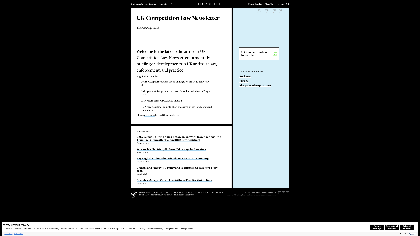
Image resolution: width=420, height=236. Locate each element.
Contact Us (157, 192)
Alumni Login (144, 192)
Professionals (137, 4)
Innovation (163, 4)
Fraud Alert (144, 195)
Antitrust (245, 76)
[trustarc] (412, 234)
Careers (174, 4)
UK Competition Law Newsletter (254, 54)
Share (280, 13)
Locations (280, 4)
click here (149, 115)
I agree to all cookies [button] (392, 227)
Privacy (167, 192)
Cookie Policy (8, 234)
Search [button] (287, 4)
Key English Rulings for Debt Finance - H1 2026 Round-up (173, 158)
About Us (269, 4)
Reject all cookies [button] (407, 227)
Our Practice (150, 4)
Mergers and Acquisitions (255, 85)
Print (274, 13)
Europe (243, 81)
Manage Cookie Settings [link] (184, 195)
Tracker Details (18, 234)
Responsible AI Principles (161, 195)
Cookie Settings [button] (377, 227)
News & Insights (255, 4)
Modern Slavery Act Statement (211, 192)
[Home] (210, 4)
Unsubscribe (267, 13)
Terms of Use (190, 192)
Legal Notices (177, 192)
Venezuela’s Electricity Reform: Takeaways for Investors (171, 149)
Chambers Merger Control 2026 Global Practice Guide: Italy (174, 180)
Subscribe (259, 13)
